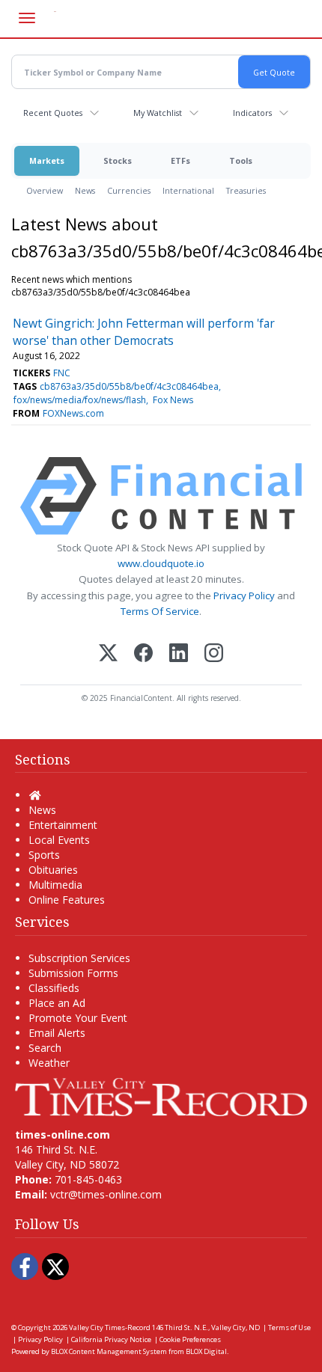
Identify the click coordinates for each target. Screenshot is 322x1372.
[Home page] (161, 1095)
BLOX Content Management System (109, 1351)
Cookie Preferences (190, 1339)
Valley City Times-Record (110, 1327)
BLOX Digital (206, 1351)
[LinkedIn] (178, 654)
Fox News (173, 399)
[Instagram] (213, 654)
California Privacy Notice (111, 1339)
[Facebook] (143, 654)
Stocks (117, 160)
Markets (46, 160)
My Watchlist (157, 112)
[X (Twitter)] (108, 654)
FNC (61, 373)
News (85, 190)
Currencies (129, 190)
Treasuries (246, 190)
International (188, 190)
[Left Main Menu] (27, 18)
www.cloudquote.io (161, 563)
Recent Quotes (52, 112)
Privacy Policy (244, 595)
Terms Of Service (160, 611)
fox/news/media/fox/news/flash (79, 399)
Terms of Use (289, 1327)
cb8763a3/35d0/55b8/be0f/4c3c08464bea (129, 386)
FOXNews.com (73, 413)
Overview (44, 190)
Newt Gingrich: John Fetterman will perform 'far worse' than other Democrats (144, 331)
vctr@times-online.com (106, 1194)
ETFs (180, 160)
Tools (240, 160)
